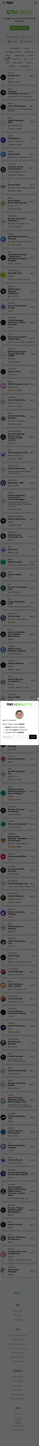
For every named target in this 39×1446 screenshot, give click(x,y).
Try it (33, 737)
